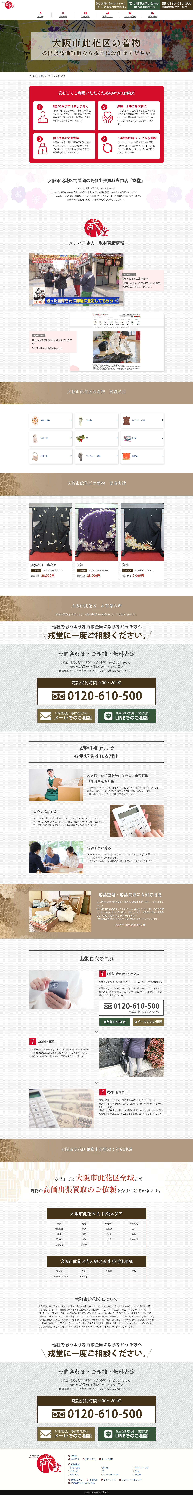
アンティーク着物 (110, 1474)
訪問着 (105, 1468)
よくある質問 (107, 1459)
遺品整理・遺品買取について (129, 925)
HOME (74, 1456)
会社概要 (93, 1480)
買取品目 (75, 1464)
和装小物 (74, 1474)
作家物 (138, 1474)
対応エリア (90, 1459)
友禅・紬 (74, 1471)
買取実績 (75, 1459)
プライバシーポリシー (131, 1480)
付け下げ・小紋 (142, 1468)
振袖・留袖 (75, 1468)
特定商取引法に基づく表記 (83, 1483)
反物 (137, 1471)
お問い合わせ (77, 1480)
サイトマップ (109, 1480)
